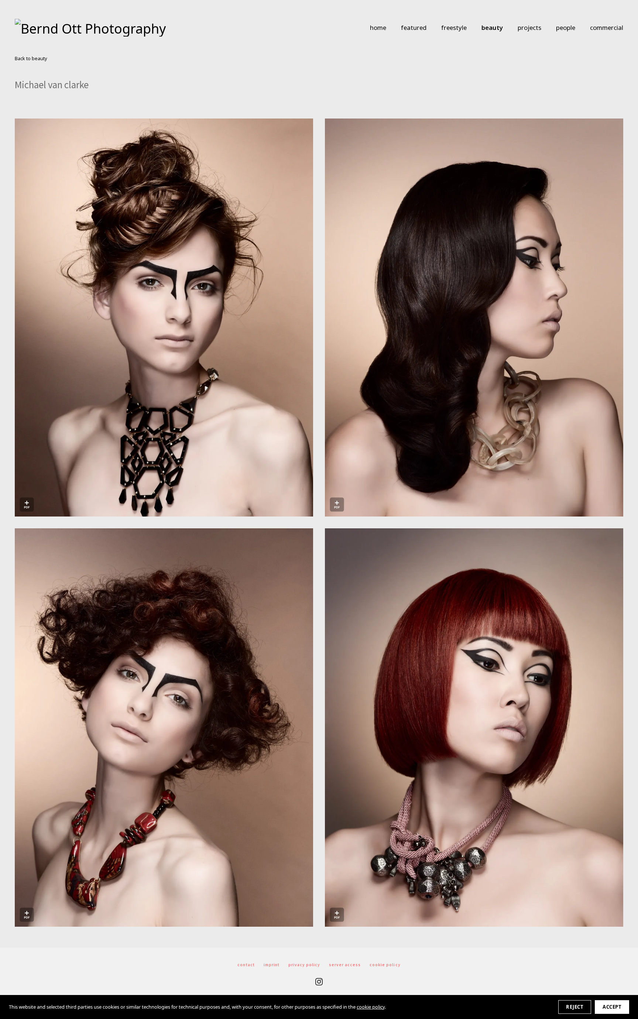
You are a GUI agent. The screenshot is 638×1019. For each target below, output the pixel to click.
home (378, 27)
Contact (245, 964)
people (565, 27)
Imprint (271, 964)
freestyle (454, 27)
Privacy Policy (304, 964)
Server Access (345, 964)
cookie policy (371, 1006)
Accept (612, 1006)
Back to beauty (31, 58)
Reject (574, 1006)
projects (529, 27)
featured (413, 27)
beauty (492, 27)
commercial (606, 27)
